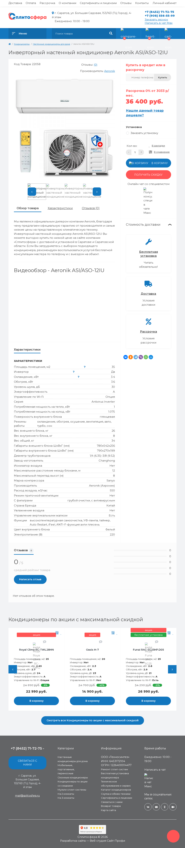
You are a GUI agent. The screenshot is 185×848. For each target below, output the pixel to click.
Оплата (31, 3)
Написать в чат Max (159, 23)
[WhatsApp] (146, 357)
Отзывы (126, 3)
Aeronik (109, 71)
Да (113, 371)
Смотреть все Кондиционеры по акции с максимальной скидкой (93, 720)
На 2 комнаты (66, 793)
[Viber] (141, 357)
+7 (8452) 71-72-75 (159, 12)
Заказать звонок (156, 19)
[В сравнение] (62, 633)
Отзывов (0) (91, 208)
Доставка (15, 3)
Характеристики (60, 208)
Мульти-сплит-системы (72, 789)
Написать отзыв (30, 579)
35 (113, 367)
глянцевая (107, 416)
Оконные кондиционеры (73, 777)
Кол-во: (132, 146)
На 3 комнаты (66, 797)
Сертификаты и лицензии (98, 3)
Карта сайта (108, 810)
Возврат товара (111, 805)
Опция (110, 396)
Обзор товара (28, 208)
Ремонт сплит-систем (114, 769)
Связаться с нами (27, 762)
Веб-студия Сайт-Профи (107, 840)
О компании (67, 3)
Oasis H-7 (41, 649)
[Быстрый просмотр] (57, 633)
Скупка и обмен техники (115, 793)
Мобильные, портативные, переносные (66, 769)
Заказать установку (144, 133)
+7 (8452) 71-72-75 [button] (26, 748)
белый (110, 529)
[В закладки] (10, 633)
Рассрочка (47, 3)
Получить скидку (148, 174)
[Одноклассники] (130, 357)
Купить (162, 77)
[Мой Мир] (151, 357)
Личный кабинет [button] (165, 3)
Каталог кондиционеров (116, 789)
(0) (95, 64)
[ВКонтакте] (125, 357)
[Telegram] (136, 357)
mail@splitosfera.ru (27, 795)
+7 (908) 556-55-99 (160, 15)
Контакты (142, 3)
